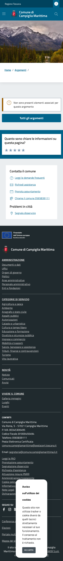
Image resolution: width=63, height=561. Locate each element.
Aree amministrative (13, 280)
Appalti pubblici (10, 316)
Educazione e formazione (15, 331)
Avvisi (5, 382)
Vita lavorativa (10, 359)
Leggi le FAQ (9, 458)
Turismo (6, 355)
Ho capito (28, 550)
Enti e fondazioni (11, 288)
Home (8, 70)
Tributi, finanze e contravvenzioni (20, 351)
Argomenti (20, 70)
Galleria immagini (11, 398)
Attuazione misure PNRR (15, 474)
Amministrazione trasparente (18, 478)
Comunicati (8, 379)
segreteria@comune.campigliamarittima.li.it (33, 452)
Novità (6, 370)
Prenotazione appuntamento (17, 462)
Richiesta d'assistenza (14, 470)
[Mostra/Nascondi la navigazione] (4, 14)
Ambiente (7, 308)
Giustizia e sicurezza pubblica (18, 335)
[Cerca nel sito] (56, 14)
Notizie (6, 375)
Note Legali (8, 490)
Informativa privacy (12, 486)
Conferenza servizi (12, 521)
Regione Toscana (13, 4)
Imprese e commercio (13, 339)
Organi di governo (11, 272)
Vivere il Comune (13, 394)
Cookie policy (9, 482)
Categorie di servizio (15, 299)
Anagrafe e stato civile (14, 312)
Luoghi (5, 402)
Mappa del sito (10, 541)
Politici (5, 276)
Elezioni (6, 528)
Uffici (5, 268)
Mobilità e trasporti (12, 343)
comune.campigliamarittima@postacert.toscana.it (29, 445)
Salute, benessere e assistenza (19, 347)
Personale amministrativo (16, 284)
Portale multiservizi (12, 534)
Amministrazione (13, 260)
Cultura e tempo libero (14, 327)
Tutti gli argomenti (31, 118)
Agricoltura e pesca (12, 304)
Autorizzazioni (10, 320)
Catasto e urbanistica (13, 324)
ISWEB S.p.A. (52, 551)
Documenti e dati (11, 265)
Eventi (5, 406)
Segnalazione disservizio (15, 466)
